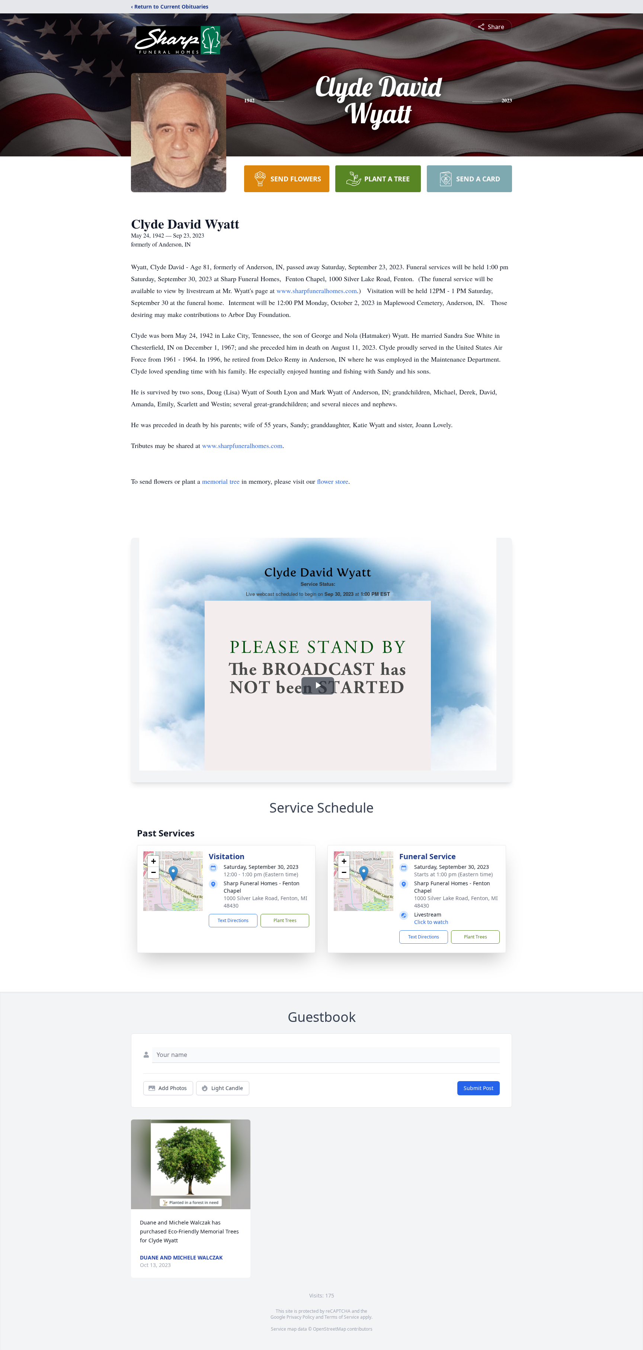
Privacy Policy (300, 1317)
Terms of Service (341, 1317)
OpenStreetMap (329, 1329)
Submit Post (478, 1088)
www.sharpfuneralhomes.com (316, 290)
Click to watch (431, 921)
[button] (173, 873)
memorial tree (221, 481)
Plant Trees (285, 920)
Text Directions (233, 920)
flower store (332, 481)
